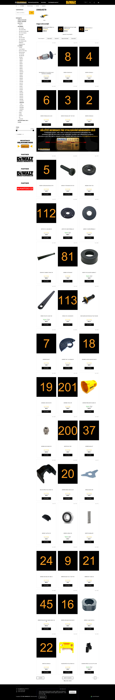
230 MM (20, 57)
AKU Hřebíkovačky (22, 41)
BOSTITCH (20, 23)
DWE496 (21, 99)
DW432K (21, 81)
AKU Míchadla (22, 37)
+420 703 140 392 (21, 690)
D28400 (21, 58)
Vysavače (21, 118)
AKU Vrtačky (21, 28)
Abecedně (73, 38)
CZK (85, 2)
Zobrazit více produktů (67, 34)
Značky (19, 122)
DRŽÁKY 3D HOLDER (22, 20)
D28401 (21, 60)
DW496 (21, 88)
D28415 (21, 67)
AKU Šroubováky (22, 29)
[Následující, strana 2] (95, 678)
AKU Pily (20, 36)
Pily (19, 117)
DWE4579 (22, 102)
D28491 (21, 75)
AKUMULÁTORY (22, 44)
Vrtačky (20, 47)
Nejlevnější (49, 38)
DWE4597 (22, 106)
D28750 (21, 80)
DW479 (21, 83)
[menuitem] (33, 2)
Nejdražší (57, 38)
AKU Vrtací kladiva (22, 33)
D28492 (21, 76)
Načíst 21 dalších (68, 678)
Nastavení (42, 697)
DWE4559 (22, 101)
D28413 (21, 63)
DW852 (21, 91)
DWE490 (21, 93)
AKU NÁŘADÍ (20, 26)
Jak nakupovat (63, 689)
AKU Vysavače (22, 39)
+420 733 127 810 (21, 691)
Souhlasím (72, 692)
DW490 (21, 84)
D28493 (21, 78)
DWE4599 (22, 107)
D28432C (21, 71)
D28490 (21, 73)
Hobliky (20, 114)
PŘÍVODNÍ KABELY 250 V (23, 120)
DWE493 (21, 96)
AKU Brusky (21, 34)
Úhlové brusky (22, 52)
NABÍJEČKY (21, 42)
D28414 (21, 65)
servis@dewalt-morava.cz (23, 688)
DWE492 (21, 94)
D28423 (21, 70)
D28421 (21, 68)
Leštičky (21, 110)
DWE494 (21, 97)
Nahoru (40, 678)
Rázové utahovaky (23, 50)
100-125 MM (21, 54)
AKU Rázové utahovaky (23, 31)
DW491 (21, 86)
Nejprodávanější (65, 38)
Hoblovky (21, 115)
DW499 (21, 89)
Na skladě (20, 134)
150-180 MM (21, 55)
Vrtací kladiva (22, 49)
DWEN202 (21, 109)
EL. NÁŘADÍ (20, 45)
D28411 (21, 62)
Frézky (20, 112)
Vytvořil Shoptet (95, 696)
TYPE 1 (21, 104)
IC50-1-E (20, 24)
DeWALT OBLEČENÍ (22, 21)
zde (44, 694)
